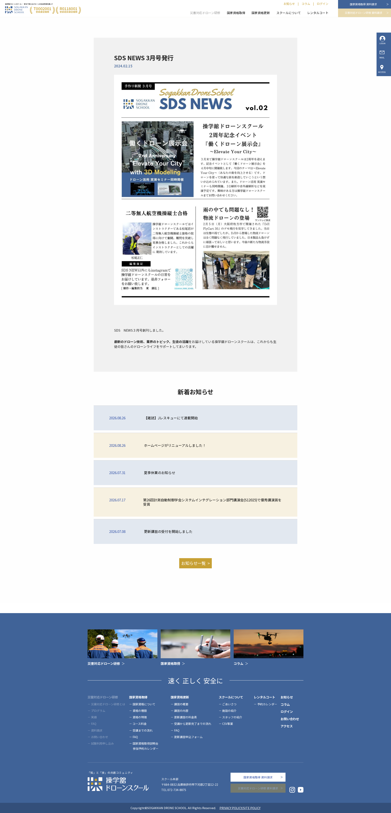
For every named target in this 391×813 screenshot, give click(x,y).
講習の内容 (181, 711)
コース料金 (140, 724)
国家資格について (144, 704)
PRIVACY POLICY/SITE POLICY (240, 808)
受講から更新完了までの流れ (192, 724)
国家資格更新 (261, 13)
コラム (306, 4)
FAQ (135, 737)
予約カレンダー (267, 704)
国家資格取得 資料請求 (363, 4)
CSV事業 (227, 724)
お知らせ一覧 (193, 563)
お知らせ (289, 4)
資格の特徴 (140, 717)
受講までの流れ (143, 730)
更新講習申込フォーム (188, 737)
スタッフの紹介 (232, 717)
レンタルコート (317, 13)
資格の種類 (140, 711)
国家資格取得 (236, 13)
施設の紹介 (229, 711)
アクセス (287, 726)
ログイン (322, 4)
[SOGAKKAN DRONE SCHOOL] (43, 8)
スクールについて (288, 13)
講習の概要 (181, 704)
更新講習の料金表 (185, 717)
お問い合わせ (290, 719)
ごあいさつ (229, 704)
